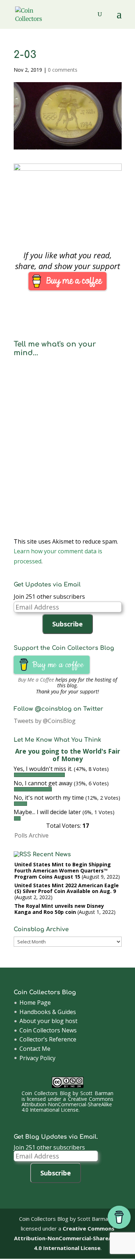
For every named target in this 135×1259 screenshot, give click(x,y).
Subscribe (67, 624)
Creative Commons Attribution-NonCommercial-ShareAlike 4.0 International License (67, 1104)
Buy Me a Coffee (36, 679)
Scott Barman (96, 1093)
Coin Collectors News (48, 1030)
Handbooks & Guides (47, 1012)
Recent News (52, 854)
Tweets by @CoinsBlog (45, 721)
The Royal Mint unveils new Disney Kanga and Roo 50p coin (59, 908)
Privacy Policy (37, 1058)
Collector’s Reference (47, 1039)
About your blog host (48, 1021)
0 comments (62, 69)
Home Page (35, 1002)
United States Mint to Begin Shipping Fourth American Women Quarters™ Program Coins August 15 (62, 870)
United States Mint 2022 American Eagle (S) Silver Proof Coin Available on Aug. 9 (66, 888)
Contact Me (34, 1049)
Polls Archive (31, 835)
